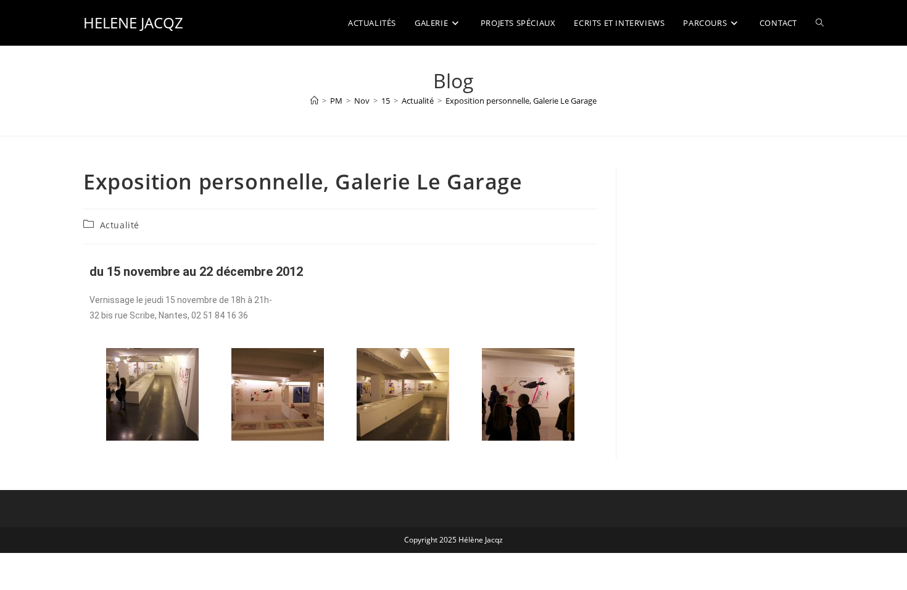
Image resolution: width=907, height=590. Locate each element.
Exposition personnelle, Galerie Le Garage (521, 100)
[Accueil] (314, 100)
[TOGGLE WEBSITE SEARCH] (819, 23)
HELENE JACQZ (133, 22)
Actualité (119, 225)
